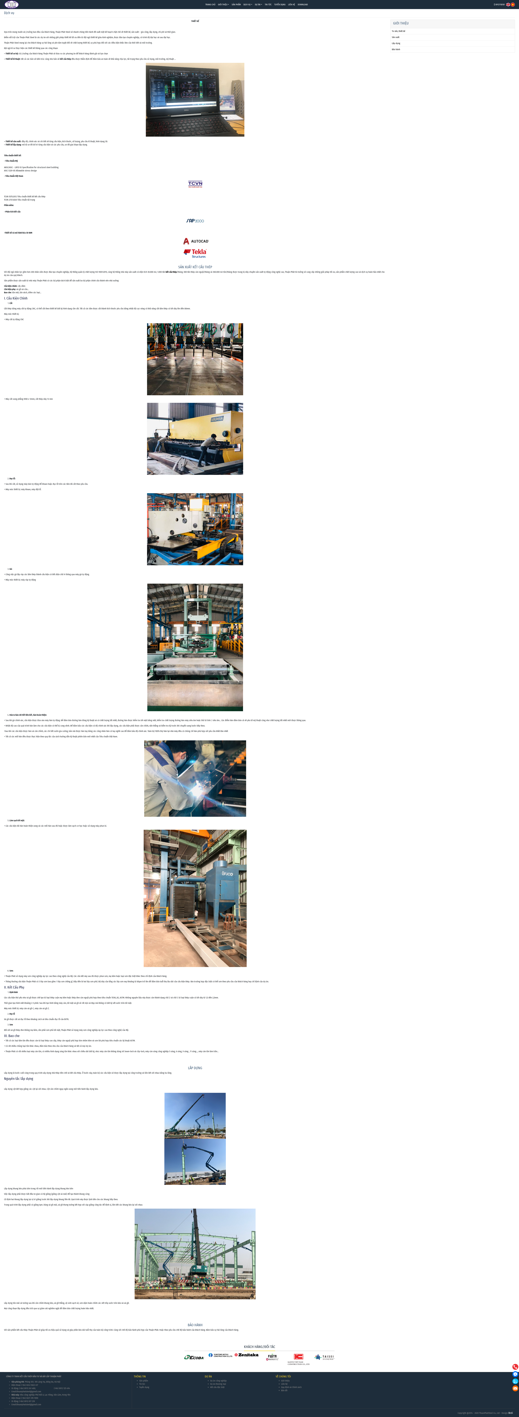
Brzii (510, 1412)
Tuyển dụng (279, 4)
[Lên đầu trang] (515, 1402)
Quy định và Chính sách (291, 1387)
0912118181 (500, 4)
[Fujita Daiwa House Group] (247, 1357)
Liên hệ (291, 4)
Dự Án (257, 4)
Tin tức (268, 4)
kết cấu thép (171, 272)
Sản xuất (395, 37)
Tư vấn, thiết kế (398, 31)
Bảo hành (396, 49)
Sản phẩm (236, 4)
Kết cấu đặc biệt (217, 1387)
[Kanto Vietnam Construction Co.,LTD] (273, 1359)
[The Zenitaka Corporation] (221, 1355)
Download (303, 4)
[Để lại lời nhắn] (515, 1388)
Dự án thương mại (218, 1384)
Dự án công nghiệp (218, 1380)
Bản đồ (284, 1390)
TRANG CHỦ (210, 4)
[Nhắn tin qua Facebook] (515, 1374)
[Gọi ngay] (515, 1367)
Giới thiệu (222, 4)
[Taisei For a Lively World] (299, 1357)
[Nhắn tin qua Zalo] (515, 1381)
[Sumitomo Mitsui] (195, 1355)
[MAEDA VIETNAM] (325, 1357)
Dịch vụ (246, 4)
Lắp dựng (396, 43)
